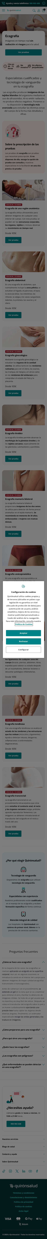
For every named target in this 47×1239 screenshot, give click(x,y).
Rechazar (23, 641)
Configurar (23, 649)
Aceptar (23, 633)
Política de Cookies (23, 624)
